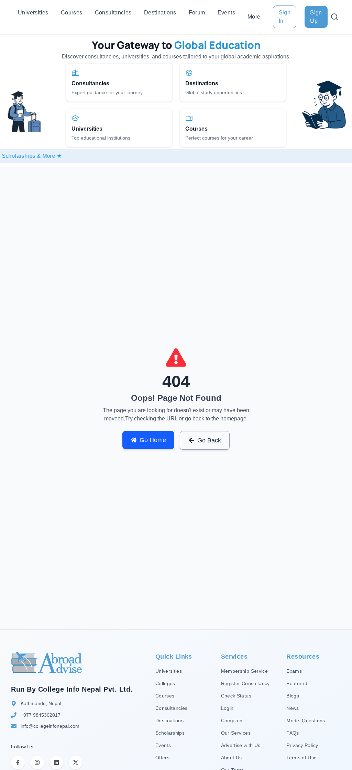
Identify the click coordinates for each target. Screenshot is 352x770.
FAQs (292, 733)
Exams (294, 671)
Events (226, 12)
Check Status (236, 695)
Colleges (165, 683)
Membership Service (244, 671)
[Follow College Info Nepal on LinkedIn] (56, 762)
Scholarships (170, 733)
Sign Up (316, 17)
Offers (162, 757)
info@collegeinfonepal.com (50, 726)
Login (227, 708)
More (254, 17)
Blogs (292, 695)
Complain (232, 720)
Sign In (285, 17)
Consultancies (113, 12)
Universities (33, 12)
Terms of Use (301, 757)
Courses (71, 12)
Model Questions (305, 720)
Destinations (160, 12)
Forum (197, 12)
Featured (296, 683)
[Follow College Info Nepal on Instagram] (37, 762)
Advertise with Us (241, 745)
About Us (231, 757)
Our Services (236, 733)
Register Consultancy (245, 683)
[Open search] (334, 17)
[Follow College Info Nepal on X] (75, 762)
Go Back (209, 440)
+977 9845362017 (40, 715)
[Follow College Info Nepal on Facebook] (18, 762)
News (292, 708)
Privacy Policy (302, 745)
